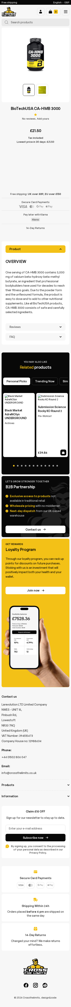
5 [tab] (29, 466)
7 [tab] (37, 466)
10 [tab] (49, 466)
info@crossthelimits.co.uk (19, 773)
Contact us (33, 529)
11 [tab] (53, 466)
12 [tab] (57, 466)
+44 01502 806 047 (14, 757)
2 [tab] (18, 466)
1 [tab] (14, 466)
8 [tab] (41, 466)
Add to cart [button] (63, 452)
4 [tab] (25, 466)
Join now (33, 590)
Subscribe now (33, 837)
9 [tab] (45, 466)
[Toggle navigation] (65, 11)
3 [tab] (21, 466)
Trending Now (44, 381)
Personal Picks (17, 381)
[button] (41, 11)
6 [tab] (33, 466)
